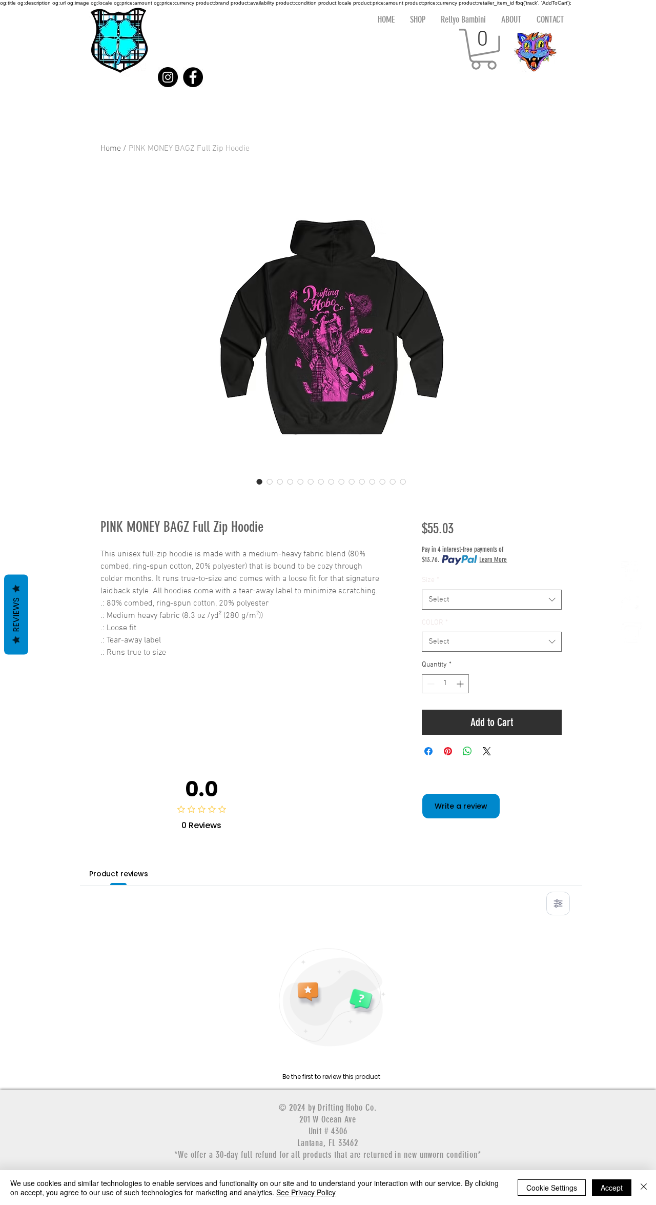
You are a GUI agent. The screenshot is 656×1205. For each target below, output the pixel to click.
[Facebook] (193, 77)
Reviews (16, 614)
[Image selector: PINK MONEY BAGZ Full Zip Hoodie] (259, 481)
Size (430, 580)
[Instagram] (168, 77)
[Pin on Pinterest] (448, 751)
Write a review (461, 806)
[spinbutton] (445, 684)
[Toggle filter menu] (558, 903)
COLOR (435, 622)
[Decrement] (429, 684)
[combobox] (492, 600)
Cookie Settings (551, 1187)
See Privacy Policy (306, 1192)
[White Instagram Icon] (631, 632)
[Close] (644, 1187)
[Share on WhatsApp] (467, 751)
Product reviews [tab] (118, 874)
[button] (483, 49)
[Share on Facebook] (428, 751)
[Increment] (461, 684)
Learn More (493, 559)
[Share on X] (487, 751)
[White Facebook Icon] (631, 571)
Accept (612, 1187)
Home (110, 149)
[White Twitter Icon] (631, 602)
